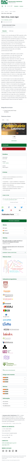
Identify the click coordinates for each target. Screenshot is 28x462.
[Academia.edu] (9, 451)
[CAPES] (7, 320)
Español (5, 230)
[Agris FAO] (5, 288)
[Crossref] (7, 304)
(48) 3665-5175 (5, 445)
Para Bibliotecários (6, 405)
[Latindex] (8, 335)
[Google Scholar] (6, 317)
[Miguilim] (8, 300)
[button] (4, 207)
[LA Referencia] (8, 343)
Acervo (6, 11)
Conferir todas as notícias (9, 252)
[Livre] (7, 325)
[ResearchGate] (13, 451)
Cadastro (16, 6)
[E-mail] (16, 451)
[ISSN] (8, 352)
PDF (6, 148)
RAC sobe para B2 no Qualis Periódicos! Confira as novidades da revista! (12, 241)
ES (9, 6)
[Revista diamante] (9, 370)
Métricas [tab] (11, 31)
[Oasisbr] (7, 339)
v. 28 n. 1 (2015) (12, 11)
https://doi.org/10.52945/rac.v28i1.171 (11, 199)
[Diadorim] (7, 292)
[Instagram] (3, 451)
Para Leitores (5, 401)
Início (2, 11)
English (5, 228)
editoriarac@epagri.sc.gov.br (9, 443)
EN (7, 6)
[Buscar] (5, 6)
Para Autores (5, 403)
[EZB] (6, 311)
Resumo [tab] (4, 31)
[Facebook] (6, 451)
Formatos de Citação (14, 202)
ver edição (14, 140)
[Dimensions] (8, 296)
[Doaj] (8, 307)
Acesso (21, 6)
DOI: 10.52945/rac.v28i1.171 (6, 19)
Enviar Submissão (14, 220)
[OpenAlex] (5, 348)
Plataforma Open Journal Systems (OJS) (11, 460)
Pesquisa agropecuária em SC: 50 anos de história (13, 247)
